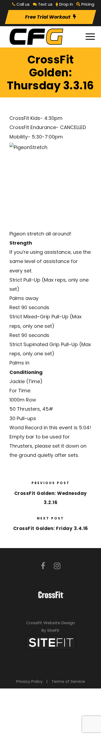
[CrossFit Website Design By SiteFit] (50, 642)
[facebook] (43, 566)
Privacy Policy (29, 681)
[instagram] (57, 566)
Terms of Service (68, 681)
